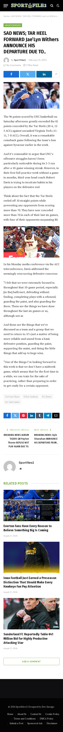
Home (6, 16)
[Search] (52, 6)
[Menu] (6, 6)
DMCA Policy (46, 718)
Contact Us (35, 714)
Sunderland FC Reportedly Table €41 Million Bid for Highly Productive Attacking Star (28, 638)
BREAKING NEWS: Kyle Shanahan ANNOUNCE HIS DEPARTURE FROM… (46, 439)
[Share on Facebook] (11, 74)
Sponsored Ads (35, 723)
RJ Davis (46, 396)
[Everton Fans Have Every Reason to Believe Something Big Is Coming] (31, 505)
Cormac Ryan (12, 396)
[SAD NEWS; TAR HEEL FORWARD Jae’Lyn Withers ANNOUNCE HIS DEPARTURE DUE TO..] (31, 95)
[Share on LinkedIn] (44, 74)
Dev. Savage (48, 706)
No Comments (14, 65)
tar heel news (12, 402)
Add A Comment (31, 661)
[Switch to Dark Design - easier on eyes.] (57, 5)
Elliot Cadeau (31, 396)
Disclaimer (52, 723)
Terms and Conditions (25, 718)
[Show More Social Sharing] (56, 74)
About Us (21, 714)
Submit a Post (16, 723)
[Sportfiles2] (29, 5)
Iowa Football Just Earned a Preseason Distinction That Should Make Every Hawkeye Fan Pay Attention (30, 582)
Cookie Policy (52, 714)
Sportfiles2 (20, 60)
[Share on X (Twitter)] (28, 74)
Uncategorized (13, 25)
